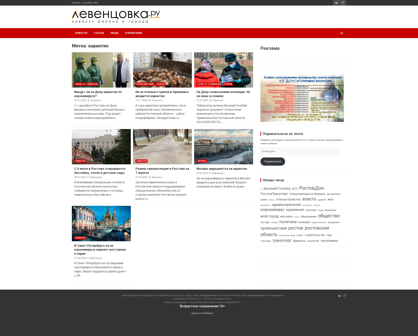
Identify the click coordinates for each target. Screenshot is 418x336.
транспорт (282, 240)
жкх (331, 199)
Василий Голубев (277, 188)
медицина (330, 210)
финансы (299, 241)
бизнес (272, 200)
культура (311, 210)
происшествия (273, 228)
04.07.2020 (80, 177)
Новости (81, 33)
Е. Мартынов (94, 177)
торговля (265, 241)
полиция (304, 222)
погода (264, 222)
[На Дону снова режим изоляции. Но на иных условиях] (223, 70)
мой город (269, 216)
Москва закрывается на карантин (222, 169)
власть (309, 199)
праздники (333, 222)
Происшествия (145, 84)
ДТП (295, 188)
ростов (295, 228)
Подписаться (272, 161)
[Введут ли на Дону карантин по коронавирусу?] (101, 70)
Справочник (133, 33)
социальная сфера (287, 235)
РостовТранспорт (274, 194)
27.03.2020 (80, 258)
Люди (114, 33)
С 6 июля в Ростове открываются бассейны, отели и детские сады (99, 171)
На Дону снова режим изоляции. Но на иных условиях (223, 94)
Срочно (202, 161)
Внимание (215, 84)
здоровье (265, 205)
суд (329, 235)
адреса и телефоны (202, 313)
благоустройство (288, 199)
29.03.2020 (202, 173)
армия (263, 199)
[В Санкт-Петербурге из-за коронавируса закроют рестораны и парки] (101, 223)
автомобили (333, 194)
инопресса (307, 205)
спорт (300, 235)
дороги (322, 199)
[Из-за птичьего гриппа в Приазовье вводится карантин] (162, 70)
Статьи (99, 33)
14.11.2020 (141, 100)
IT (261, 189)
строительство (315, 235)
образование (308, 216)
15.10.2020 (202, 100)
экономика (329, 241)
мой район (286, 216)
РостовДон (311, 188)
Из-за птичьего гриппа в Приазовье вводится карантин (162, 94)
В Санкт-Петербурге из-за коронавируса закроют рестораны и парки (100, 249)
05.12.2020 (80, 100)
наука (296, 217)
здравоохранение (286, 205)
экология (313, 240)
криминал (295, 209)
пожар (274, 222)
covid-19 (80, 84)
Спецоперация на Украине (307, 194)
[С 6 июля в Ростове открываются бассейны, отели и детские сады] (101, 146)
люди (320, 210)
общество (329, 216)
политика (288, 222)
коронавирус (272, 209)
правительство (319, 222)
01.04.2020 (141, 177)
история (316, 205)
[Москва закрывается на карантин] (223, 146)
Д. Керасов (94, 100)
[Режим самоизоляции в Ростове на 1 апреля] (162, 146)
